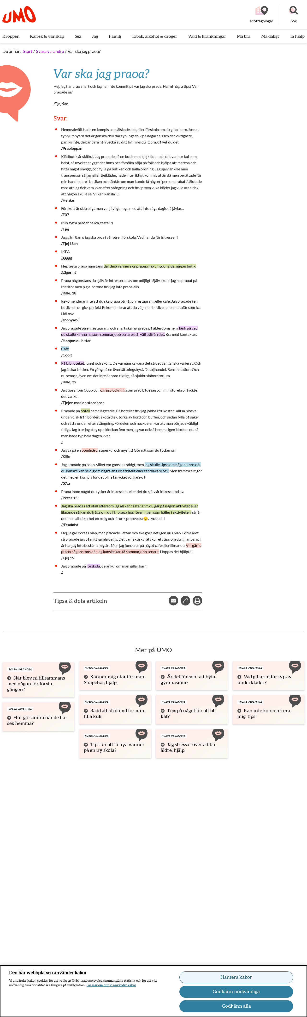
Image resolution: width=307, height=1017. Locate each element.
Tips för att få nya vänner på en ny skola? (114, 747)
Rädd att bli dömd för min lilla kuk (114, 713)
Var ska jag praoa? (84, 51)
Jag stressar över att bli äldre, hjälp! (188, 747)
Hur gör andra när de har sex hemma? (37, 720)
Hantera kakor (236, 977)
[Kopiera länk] (185, 600)
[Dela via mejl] (173, 600)
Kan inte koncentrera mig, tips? (263, 713)
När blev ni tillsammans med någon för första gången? (36, 684)
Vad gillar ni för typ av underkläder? (264, 679)
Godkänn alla (236, 1006)
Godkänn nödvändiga (236, 991)
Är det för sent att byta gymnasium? (188, 679)
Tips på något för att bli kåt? (188, 713)
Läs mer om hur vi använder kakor (111, 985)
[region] (153, 991)
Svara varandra (50, 51)
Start (27, 51)
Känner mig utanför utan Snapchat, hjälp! (114, 679)
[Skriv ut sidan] (197, 600)
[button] (293, 15)
